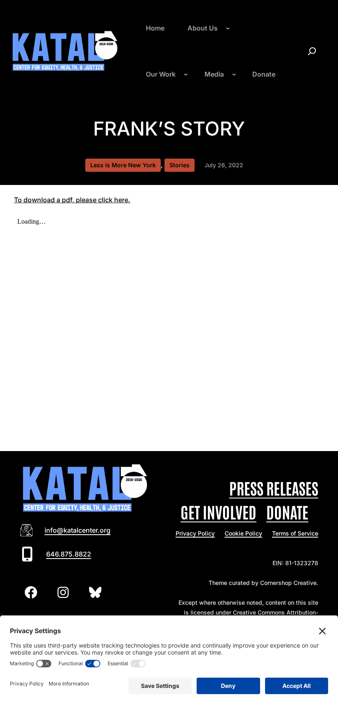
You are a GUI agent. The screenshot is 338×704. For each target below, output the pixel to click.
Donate (287, 511)
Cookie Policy (243, 533)
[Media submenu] (234, 74)
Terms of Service (295, 533)
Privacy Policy (195, 533)
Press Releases (273, 487)
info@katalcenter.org (77, 530)
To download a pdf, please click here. (72, 200)
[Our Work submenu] (186, 74)
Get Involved (218, 511)
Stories (179, 164)
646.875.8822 (68, 554)
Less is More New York (123, 164)
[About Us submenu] (228, 28)
